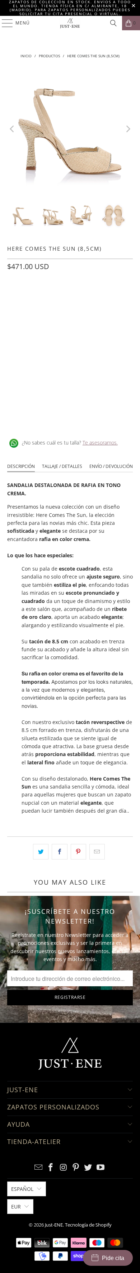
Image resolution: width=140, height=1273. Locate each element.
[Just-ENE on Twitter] (88, 1167)
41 (117, 298)
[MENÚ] (4, 23)
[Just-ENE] (70, 23)
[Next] (127, 129)
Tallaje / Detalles (62, 466)
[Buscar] (113, 23)
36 (31, 298)
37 (48, 298)
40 (100, 298)
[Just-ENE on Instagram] (63, 1167)
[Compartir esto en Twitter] (40, 851)
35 (14, 298)
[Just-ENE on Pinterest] (76, 1167)
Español (22, 1188)
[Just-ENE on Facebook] (51, 1167)
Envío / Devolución (111, 466)
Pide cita (113, 1258)
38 (66, 298)
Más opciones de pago (70, 380)
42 (14, 317)
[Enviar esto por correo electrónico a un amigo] (97, 851)
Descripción (21, 466)
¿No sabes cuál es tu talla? (70, 442)
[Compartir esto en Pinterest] (78, 851)
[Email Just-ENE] (38, 1167)
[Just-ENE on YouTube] (100, 1167)
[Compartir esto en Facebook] (59, 851)
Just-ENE (54, 1224)
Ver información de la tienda (43, 419)
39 (83, 298)
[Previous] (12, 129)
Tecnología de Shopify (88, 1224)
